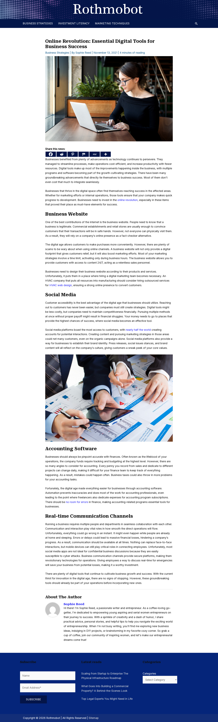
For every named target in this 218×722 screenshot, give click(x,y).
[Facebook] (51, 154)
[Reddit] (62, 154)
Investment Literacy (74, 23)
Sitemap (94, 717)
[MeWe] (94, 154)
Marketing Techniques (112, 23)
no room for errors (77, 502)
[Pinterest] (72, 154)
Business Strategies (38, 23)
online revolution (127, 200)
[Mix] (83, 154)
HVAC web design (60, 285)
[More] (105, 154)
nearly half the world (138, 329)
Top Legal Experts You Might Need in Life (107, 698)
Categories (149, 673)
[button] (196, 23)
